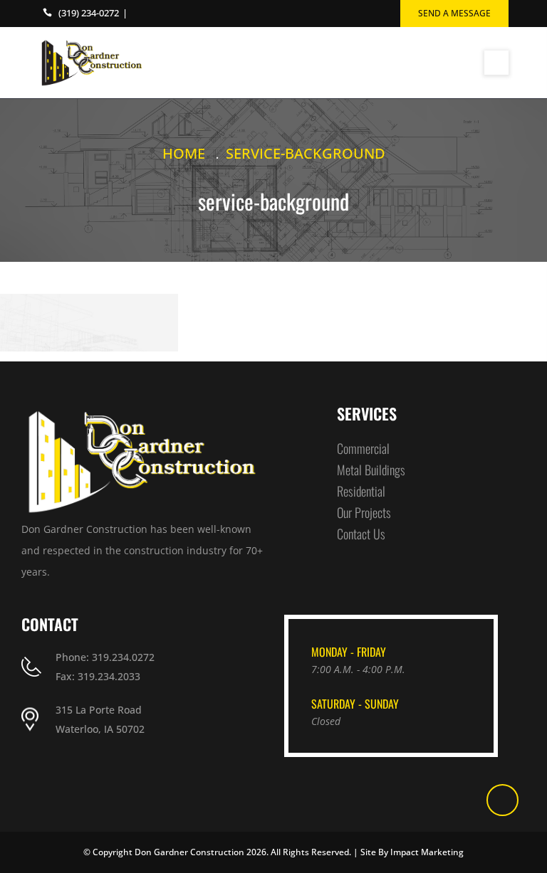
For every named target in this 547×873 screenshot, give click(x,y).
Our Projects (364, 512)
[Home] (91, 62)
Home (183, 153)
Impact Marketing (427, 852)
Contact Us (361, 533)
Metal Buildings (371, 469)
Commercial (363, 448)
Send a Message (454, 13)
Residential (361, 491)
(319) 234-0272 (88, 12)
